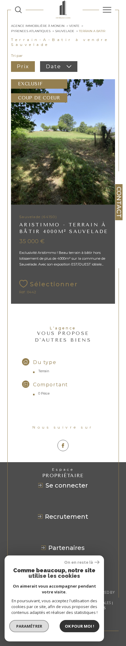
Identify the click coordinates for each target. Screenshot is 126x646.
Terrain (43, 371)
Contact (119, 202)
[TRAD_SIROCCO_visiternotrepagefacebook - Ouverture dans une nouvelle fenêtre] (63, 445)
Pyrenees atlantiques (30, 31)
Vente (74, 26)
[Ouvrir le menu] (107, 10)
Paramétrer (29, 626)
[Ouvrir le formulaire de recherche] (18, 9)
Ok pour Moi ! (79, 626)
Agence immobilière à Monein (38, 26)
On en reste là (78, 562)
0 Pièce (44, 393)
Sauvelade (64, 31)
